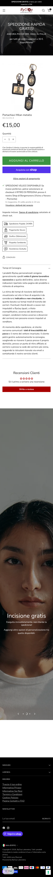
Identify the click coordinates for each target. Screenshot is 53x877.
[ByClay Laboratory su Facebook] (4, 828)
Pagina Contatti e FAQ (13, 800)
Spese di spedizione (28, 212)
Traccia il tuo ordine (12, 784)
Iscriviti (46, 818)
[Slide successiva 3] (29, 713)
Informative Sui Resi (12, 791)
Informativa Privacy (11, 787)
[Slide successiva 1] (23, 713)
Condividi (10, 257)
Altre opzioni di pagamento (26, 178)
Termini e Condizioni (12, 794)
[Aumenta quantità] (13, 139)
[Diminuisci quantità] (5, 139)
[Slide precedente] (18, 714)
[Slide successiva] (34, 714)
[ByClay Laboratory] (26, 10)
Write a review (26, 389)
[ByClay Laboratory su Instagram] (8, 828)
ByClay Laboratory (24, 849)
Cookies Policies (10, 797)
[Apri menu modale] (4, 10)
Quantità (6, 133)
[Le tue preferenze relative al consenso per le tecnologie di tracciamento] (48, 872)
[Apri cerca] (43, 10)
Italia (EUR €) (11, 845)
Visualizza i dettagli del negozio (19, 205)
